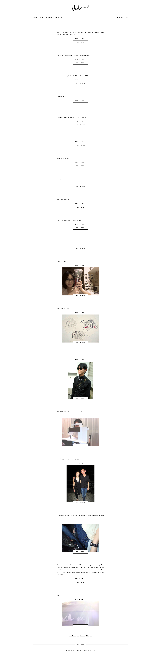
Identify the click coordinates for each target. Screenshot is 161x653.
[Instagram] (122, 17)
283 (87, 635)
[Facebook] (119, 17)
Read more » (80, 42)
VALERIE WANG (75, 650)
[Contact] (127, 17)
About (35, 17)
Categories (48, 17)
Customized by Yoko (88, 650)
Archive (57, 17)
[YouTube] (124, 17)
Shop (41, 17)
